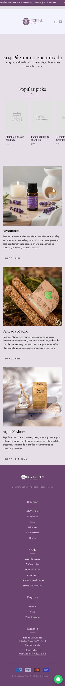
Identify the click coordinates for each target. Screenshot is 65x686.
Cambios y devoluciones (32, 580)
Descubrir (13, 258)
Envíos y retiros (32, 564)
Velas (32, 522)
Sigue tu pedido (32, 558)
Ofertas (32, 538)
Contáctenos (32, 574)
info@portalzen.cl (32, 650)
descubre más (16, 459)
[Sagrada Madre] (32, 296)
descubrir (13, 358)
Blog (32, 611)
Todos (32, 93)
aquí (53, 62)
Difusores (32, 527)
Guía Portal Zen (32, 569)
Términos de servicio (32, 585)
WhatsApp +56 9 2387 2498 (32, 653)
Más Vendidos (32, 511)
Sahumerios (32, 516)
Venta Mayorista (32, 617)
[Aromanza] (32, 196)
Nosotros (32, 606)
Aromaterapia (32, 532)
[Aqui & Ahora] (32, 396)
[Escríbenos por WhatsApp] (58, 679)
